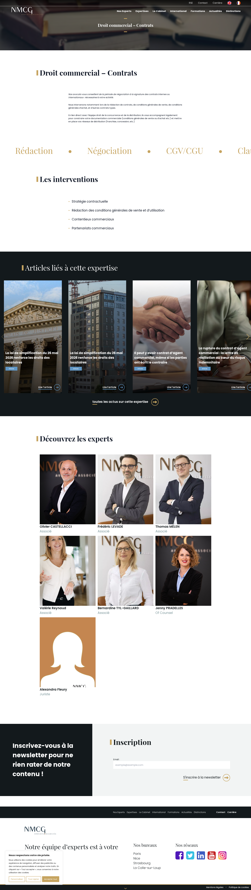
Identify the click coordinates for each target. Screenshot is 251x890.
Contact (202, 2)
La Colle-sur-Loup (147, 868)
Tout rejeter (33, 879)
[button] (248, 337)
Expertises (142, 11)
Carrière (217, 2)
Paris (137, 853)
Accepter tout (50, 879)
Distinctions (233, 11)
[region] (34, 868)
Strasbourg (141, 863)
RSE (191, 2)
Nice (136, 858)
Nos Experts (124, 11)
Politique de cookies (239, 887)
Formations (198, 11)
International (178, 11)
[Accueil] (27, 11)
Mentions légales (214, 887)
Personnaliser (17, 879)
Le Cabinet (159, 11)
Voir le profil (68, 519)
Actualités (215, 11)
